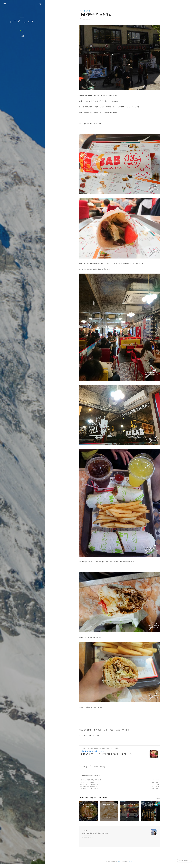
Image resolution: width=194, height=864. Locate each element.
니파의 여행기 (22, 22)
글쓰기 (10, 860)
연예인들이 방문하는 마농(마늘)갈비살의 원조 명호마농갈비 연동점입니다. (106, 754)
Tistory (130, 861)
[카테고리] (5, 4)
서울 (88, 776)
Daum (119, 861)
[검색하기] (40, 4)
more (158, 798)
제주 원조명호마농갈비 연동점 (92, 751)
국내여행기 (83, 776)
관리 (34, 860)
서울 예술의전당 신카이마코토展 (88, 789)
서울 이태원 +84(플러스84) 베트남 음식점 (90, 780)
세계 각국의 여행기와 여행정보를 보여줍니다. (95, 833)
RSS (26, 860)
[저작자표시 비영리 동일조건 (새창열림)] (102, 767)
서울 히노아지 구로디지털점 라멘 (88, 784)
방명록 (18, 860)
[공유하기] (86, 766)
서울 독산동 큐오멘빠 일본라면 (87, 786)
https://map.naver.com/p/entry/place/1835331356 (98, 748)
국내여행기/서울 (84, 11)
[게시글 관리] (89, 766)
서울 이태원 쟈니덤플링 (86, 782)
